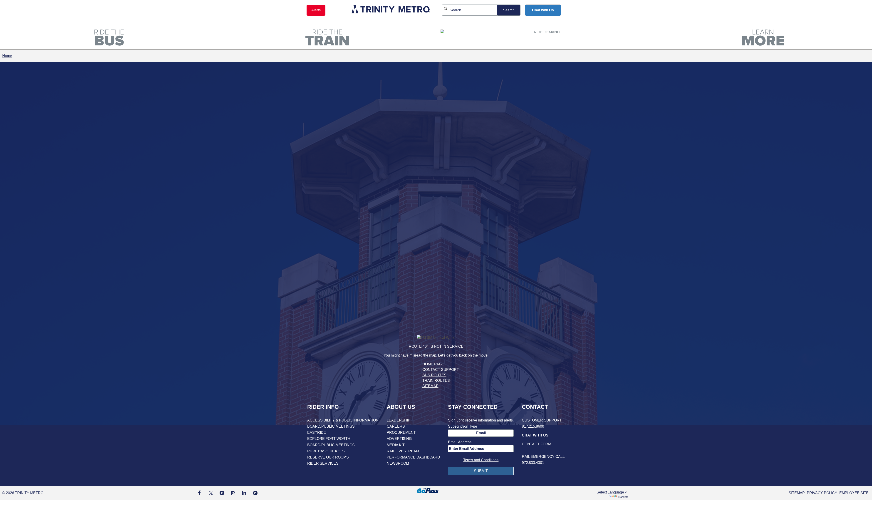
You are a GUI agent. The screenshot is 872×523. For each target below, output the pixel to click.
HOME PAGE (433, 364)
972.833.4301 (533, 463)
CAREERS (396, 426)
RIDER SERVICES (323, 463)
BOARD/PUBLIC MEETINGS (331, 426)
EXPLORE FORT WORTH (328, 439)
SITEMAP (430, 386)
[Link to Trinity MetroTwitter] (210, 493)
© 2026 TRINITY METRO (22, 493)
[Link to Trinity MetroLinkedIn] (244, 493)
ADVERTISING (399, 439)
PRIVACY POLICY (822, 493)
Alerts (316, 10)
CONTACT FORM (536, 444)
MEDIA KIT (396, 445)
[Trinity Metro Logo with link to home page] (391, 10)
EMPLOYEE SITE (854, 493)
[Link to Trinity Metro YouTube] (222, 493)
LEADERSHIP (398, 420)
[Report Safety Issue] (543, 450)
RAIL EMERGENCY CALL (543, 457)
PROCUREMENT (401, 432)
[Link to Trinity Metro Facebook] (199, 493)
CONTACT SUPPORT (440, 370)
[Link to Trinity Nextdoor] (255, 494)
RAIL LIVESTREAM (403, 451)
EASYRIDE (316, 432)
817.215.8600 (533, 426)
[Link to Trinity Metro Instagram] (233, 493)
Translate (623, 497)
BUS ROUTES (434, 375)
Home (7, 56)
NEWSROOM (398, 463)
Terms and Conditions (480, 460)
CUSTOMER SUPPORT (542, 420)
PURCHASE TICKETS (326, 451)
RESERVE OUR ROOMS (328, 457)
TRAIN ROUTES (436, 380)
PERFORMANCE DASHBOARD (413, 457)
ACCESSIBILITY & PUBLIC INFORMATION (343, 420)
